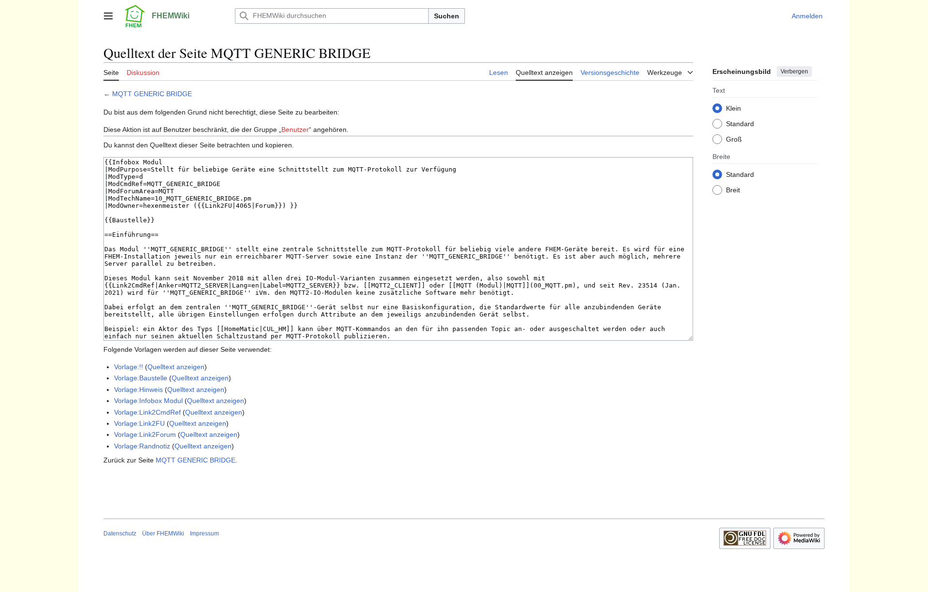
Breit (733, 189)
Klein (733, 108)
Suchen (446, 16)
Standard (740, 123)
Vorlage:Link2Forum (145, 434)
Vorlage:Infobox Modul (148, 400)
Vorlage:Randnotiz (142, 446)
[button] (108, 16)
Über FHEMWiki (163, 533)
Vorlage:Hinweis (138, 389)
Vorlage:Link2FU (139, 423)
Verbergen (794, 71)
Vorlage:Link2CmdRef (147, 412)
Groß (734, 139)
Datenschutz (119, 533)
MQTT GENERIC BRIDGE (152, 94)
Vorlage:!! (128, 367)
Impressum (204, 533)
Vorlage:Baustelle (140, 378)
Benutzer (295, 129)
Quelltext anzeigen (175, 367)
